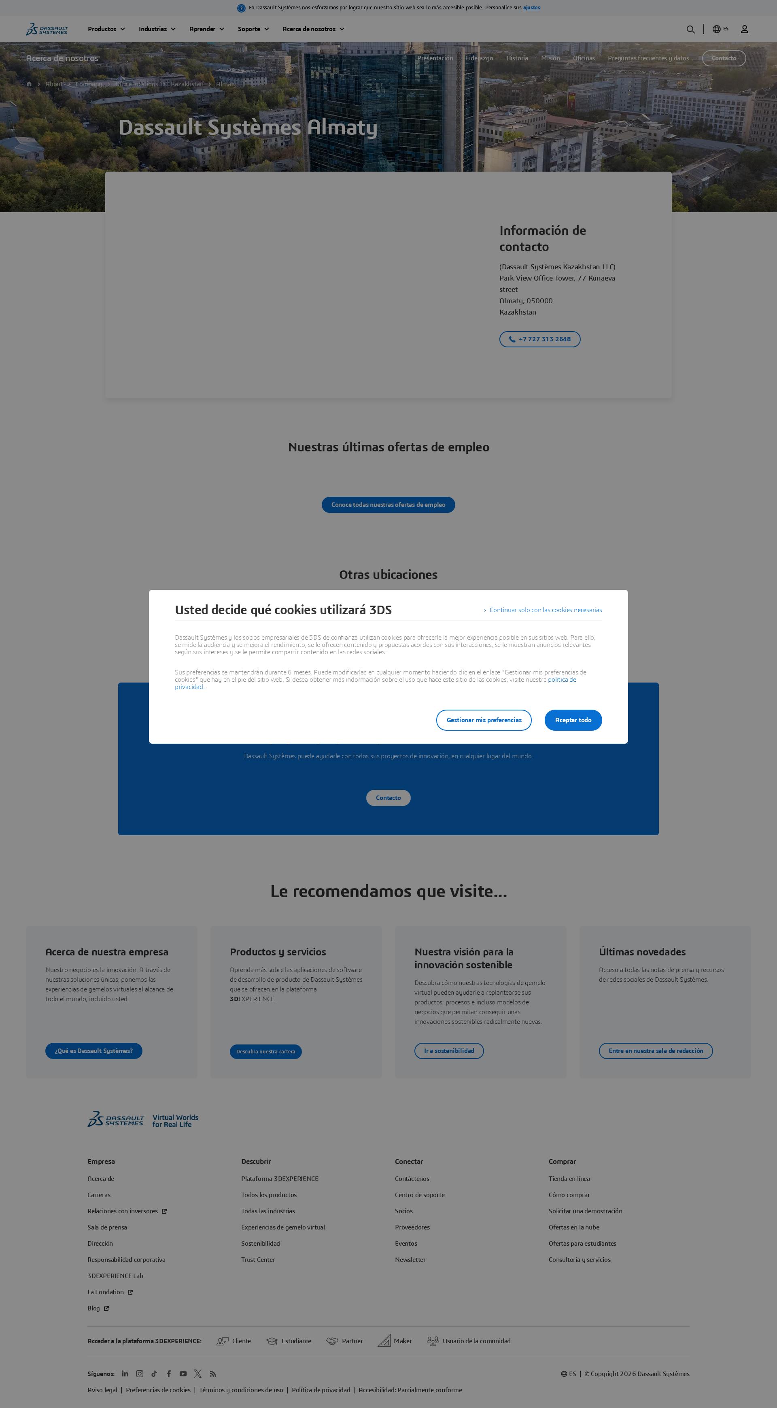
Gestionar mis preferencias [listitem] (484, 720)
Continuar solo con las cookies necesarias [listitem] (546, 610)
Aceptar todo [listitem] (573, 720)
